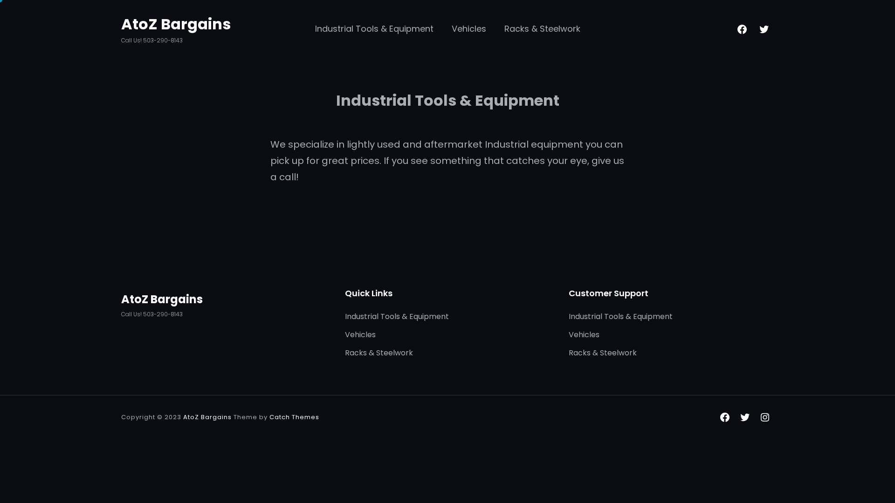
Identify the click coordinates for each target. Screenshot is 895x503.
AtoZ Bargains (176, 24)
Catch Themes (294, 417)
